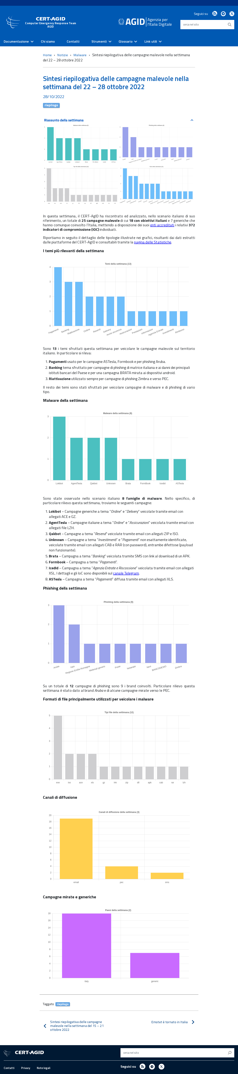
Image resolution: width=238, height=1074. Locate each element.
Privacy (25, 1068)
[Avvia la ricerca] (229, 24)
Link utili (150, 41)
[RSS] (214, 13)
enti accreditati (162, 225)
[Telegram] (223, 13)
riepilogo (51, 105)
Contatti (73, 41)
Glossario (126, 41)
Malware (80, 55)
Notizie (62, 55)
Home (47, 55)
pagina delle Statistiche (152, 242)
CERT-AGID (50, 22)
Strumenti (99, 41)
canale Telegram (126, 573)
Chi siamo (48, 41)
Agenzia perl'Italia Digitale (159, 22)
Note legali (43, 1068)
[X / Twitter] (231, 13)
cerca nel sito (191, 24)
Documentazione (16, 41)
